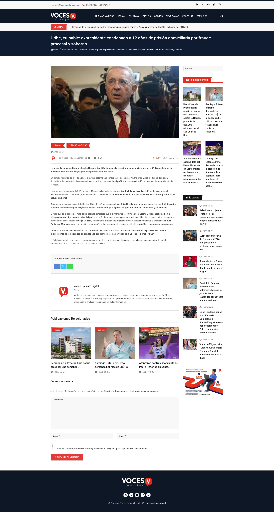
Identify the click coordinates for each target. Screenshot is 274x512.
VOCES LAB (188, 16)
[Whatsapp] (70, 266)
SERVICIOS (202, 16)
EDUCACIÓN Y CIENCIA (139, 16)
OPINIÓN (158, 16)
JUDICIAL (83, 50)
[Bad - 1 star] (51, 391)
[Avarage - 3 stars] (56, 391)
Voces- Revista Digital (86, 286)
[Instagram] (220, 4)
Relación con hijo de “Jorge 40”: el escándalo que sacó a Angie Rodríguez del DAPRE (211, 217)
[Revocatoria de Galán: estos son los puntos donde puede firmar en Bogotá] (190, 261)
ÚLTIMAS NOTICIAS (104, 16)
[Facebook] (197, 4)
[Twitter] (64, 266)
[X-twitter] (203, 4)
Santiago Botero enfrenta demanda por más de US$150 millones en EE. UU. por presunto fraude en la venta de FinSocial (214, 118)
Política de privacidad (156, 503)
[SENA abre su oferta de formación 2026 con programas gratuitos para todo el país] (190, 235)
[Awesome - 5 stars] (62, 391)
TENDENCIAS (172, 16)
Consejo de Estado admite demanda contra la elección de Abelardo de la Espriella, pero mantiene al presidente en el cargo (214, 172)
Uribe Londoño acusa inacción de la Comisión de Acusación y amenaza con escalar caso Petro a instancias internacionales (211, 322)
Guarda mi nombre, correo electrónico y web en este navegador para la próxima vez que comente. (102, 448)
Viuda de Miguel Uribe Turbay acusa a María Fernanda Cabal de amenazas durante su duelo (211, 351)
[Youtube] (208, 4)
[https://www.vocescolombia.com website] (86, 158)
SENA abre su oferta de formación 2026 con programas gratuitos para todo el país (211, 242)
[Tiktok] (214, 4)
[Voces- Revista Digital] (89, 158)
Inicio (55, 50)
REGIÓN (121, 16)
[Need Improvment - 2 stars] (53, 391)
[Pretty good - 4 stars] (59, 391)
